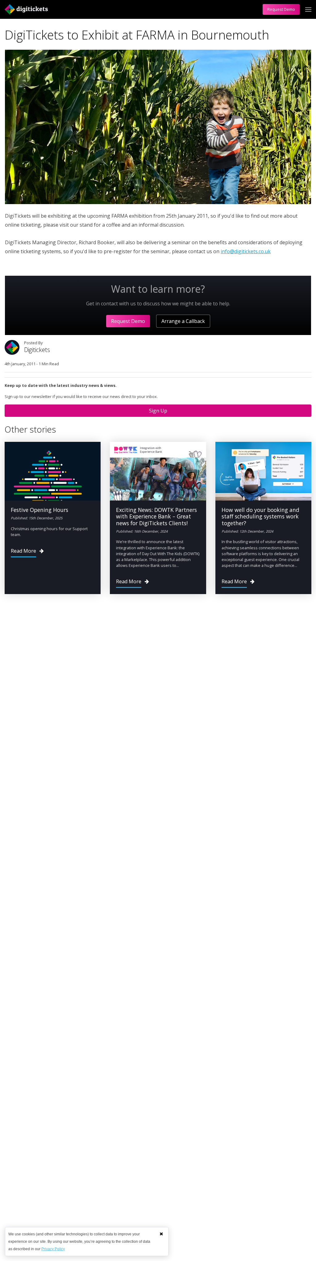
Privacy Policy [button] (53, 1249)
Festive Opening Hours (39, 509)
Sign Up (158, 410)
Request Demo (281, 9)
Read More (23, 550)
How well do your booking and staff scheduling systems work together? (260, 516)
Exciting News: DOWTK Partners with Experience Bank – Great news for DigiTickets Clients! (156, 516)
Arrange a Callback (183, 321)
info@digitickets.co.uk (246, 251)
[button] (161, 1234)
